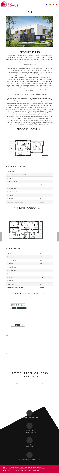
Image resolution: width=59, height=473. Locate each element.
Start (5, 469)
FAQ (29, 471)
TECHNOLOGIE (8, 471)
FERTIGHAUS (13, 469)
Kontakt (36, 471)
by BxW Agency (36, 467)
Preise (17, 471)
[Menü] (42, 4)
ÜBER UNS (22, 469)
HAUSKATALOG (43, 469)
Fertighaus (32, 469)
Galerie (24, 471)
